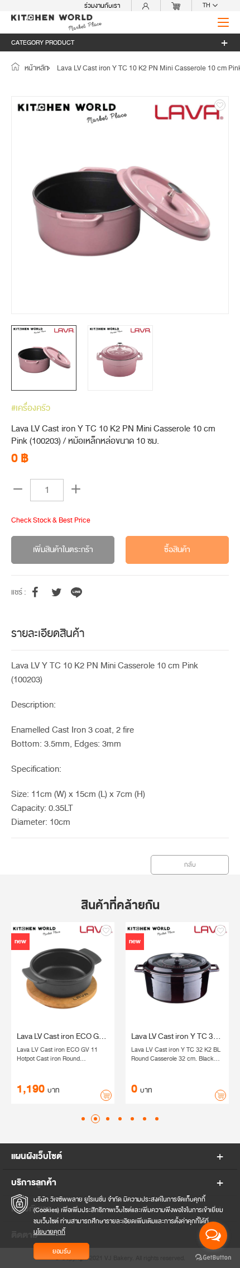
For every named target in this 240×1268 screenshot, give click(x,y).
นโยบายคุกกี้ (49, 1232)
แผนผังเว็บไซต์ (36, 1156)
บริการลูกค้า (33, 1182)
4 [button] (120, 1118)
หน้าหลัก (36, 68)
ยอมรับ (61, 1251)
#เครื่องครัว (30, 408)
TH (207, 5)
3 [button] (107, 1118)
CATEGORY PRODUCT (42, 42)
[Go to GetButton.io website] (213, 1256)
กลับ (190, 864)
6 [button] (144, 1118)
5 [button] (132, 1118)
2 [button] (95, 1118)
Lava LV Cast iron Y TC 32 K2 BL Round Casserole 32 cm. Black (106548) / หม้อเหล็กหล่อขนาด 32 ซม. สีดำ (109, 1036)
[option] (120, 205)
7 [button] (157, 1118)
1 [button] (83, 1118)
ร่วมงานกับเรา (102, 5)
